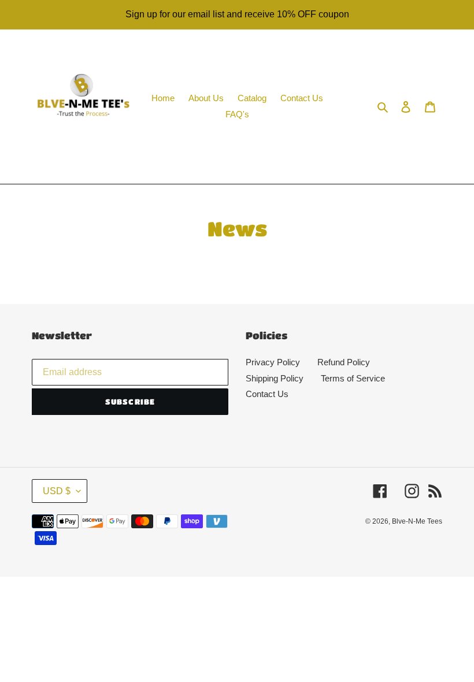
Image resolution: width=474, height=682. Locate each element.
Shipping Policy (274, 378)
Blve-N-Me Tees (417, 521)
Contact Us (267, 394)
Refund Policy (343, 362)
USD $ (57, 491)
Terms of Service (353, 378)
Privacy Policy (273, 362)
